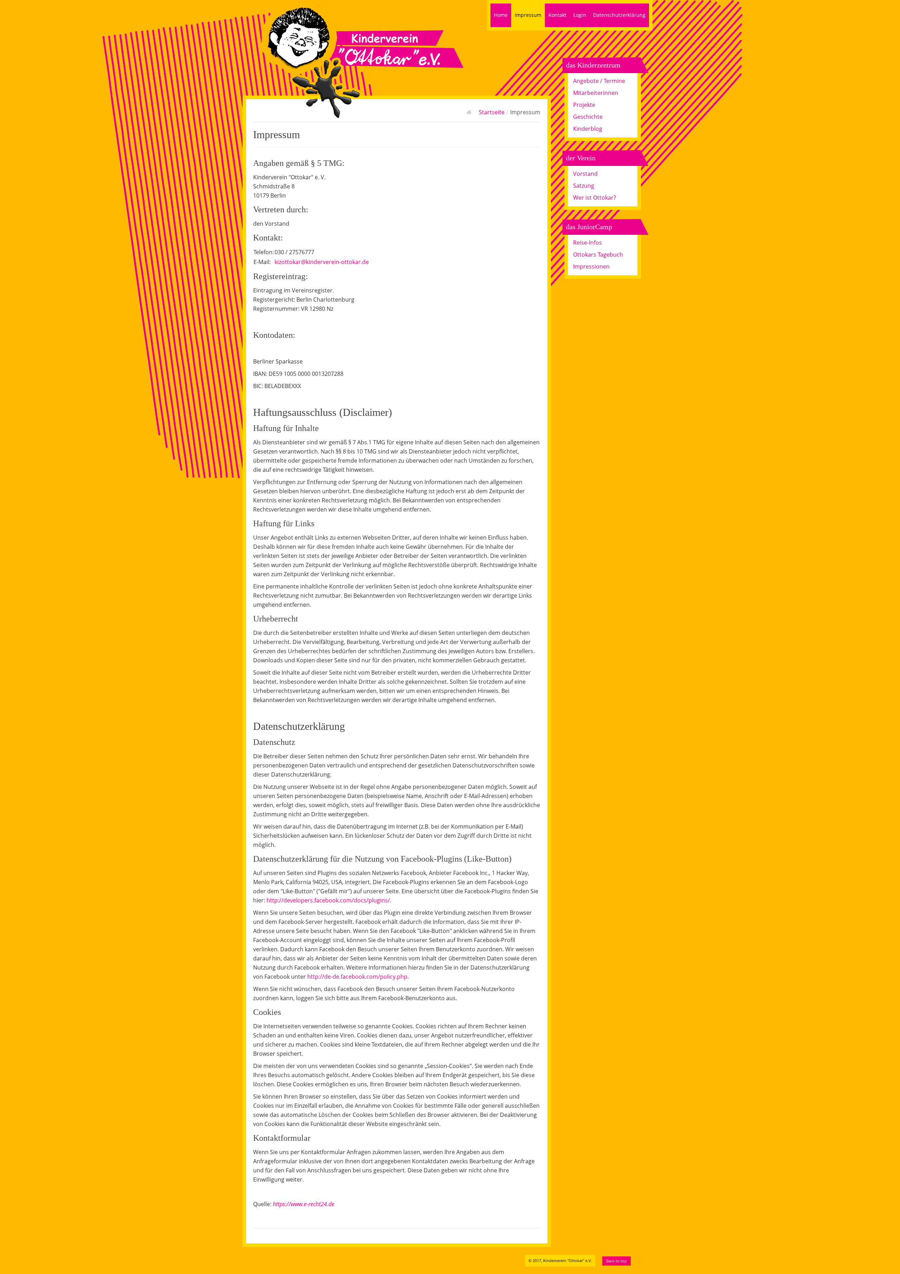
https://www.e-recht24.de (303, 1204)
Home (501, 15)
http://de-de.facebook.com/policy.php (357, 976)
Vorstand (585, 174)
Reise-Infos (587, 242)
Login (579, 15)
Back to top (616, 1260)
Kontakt (557, 15)
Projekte (584, 105)
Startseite (491, 112)
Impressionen (591, 266)
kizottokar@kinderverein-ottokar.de (322, 262)
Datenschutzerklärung (619, 15)
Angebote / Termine (599, 81)
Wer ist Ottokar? (594, 197)
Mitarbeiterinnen (595, 93)
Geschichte (588, 117)
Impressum (528, 15)
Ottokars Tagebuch (598, 254)
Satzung (583, 185)
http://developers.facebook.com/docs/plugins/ (328, 900)
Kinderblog (587, 129)
